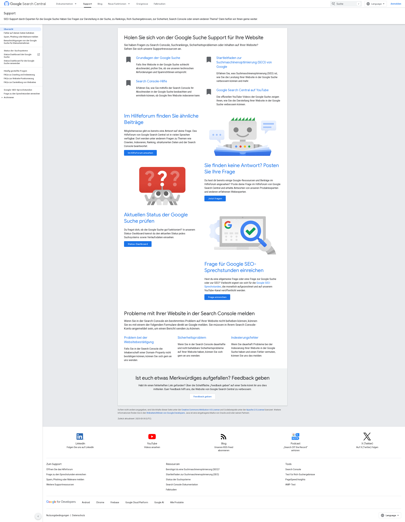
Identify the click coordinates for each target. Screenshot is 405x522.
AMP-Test (290, 484)
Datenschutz (78, 515)
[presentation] (202, 37)
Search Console (293, 469)
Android (86, 502)
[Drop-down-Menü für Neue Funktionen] (130, 4)
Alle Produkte (177, 502)
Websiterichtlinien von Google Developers (165, 413)
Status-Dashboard (138, 244)
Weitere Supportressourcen (60, 484)
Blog (100, 3)
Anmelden (396, 4)
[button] (20, 97)
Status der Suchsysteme (178, 479)
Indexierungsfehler (245, 338)
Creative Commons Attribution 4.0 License (200, 410)
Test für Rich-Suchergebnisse (300, 474)
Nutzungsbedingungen (57, 515)
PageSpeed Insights (295, 479)
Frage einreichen (217, 297)
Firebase (115, 502)
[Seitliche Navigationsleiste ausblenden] (38, 516)
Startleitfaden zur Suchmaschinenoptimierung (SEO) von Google (244, 62)
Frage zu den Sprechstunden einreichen (66, 474)
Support (87, 3)
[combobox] (346, 4)
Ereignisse (142, 3)
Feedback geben (202, 396)
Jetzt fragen (215, 198)
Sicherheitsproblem (192, 338)
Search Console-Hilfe (151, 81)
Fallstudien (159, 3)
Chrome (100, 502)
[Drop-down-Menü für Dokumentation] (76, 4)
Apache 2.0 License (255, 410)
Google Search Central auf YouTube (242, 90)
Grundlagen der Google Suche (158, 58)
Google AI (159, 502)
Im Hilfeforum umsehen (140, 152)
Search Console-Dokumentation (182, 484)
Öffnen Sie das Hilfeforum (59, 469)
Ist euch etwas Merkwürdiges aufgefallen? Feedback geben (202, 378)
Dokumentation (64, 3)
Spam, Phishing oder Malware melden (65, 479)
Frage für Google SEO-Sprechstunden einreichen (234, 267)
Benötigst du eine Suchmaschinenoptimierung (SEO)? (193, 469)
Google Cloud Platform (136, 502)
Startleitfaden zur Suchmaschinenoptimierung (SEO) (192, 474)
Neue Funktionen (117, 3)
